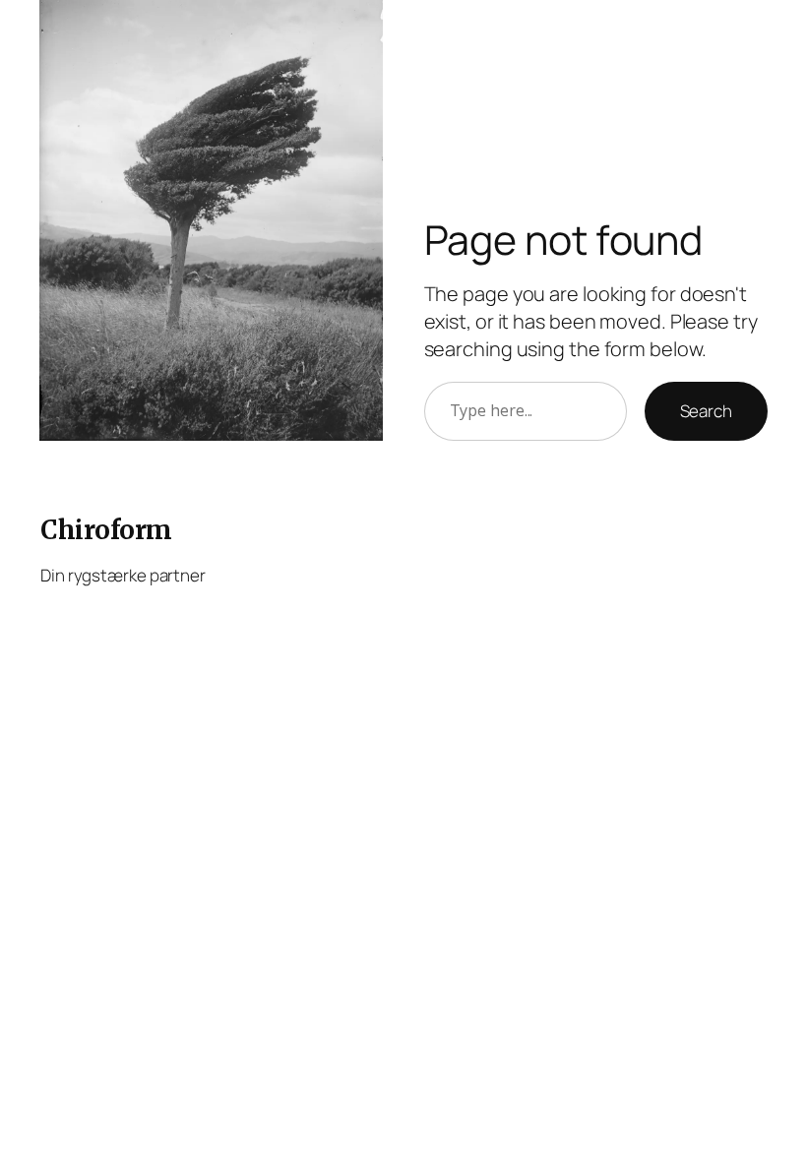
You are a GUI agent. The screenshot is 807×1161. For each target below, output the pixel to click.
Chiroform (106, 530)
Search (706, 410)
